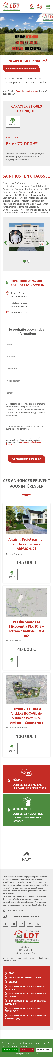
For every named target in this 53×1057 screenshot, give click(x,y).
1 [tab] (24, 261)
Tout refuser (27, 1049)
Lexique (13, 981)
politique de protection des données (23, 443)
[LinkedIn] (14, 924)
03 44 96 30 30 (15, 910)
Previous (5, 243)
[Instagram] (38, 924)
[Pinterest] (30, 924)
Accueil (19, 91)
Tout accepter (10, 1049)
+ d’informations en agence (21, 68)
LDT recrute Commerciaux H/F (25, 977)
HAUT (26, 859)
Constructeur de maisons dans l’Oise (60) (24, 988)
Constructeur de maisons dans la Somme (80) (25, 1002)
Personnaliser (43, 1049)
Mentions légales (21, 958)
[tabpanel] (26, 237)
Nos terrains (31, 91)
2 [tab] (28, 261)
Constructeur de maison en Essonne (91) (22, 1010)
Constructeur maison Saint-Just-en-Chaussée (27, 282)
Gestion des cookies (11, 960)
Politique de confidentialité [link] (27, 1053)
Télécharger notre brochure (24, 916)
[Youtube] (22, 924)
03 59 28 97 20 (19, 312)
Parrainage (39, 6)
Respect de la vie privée (39, 958)
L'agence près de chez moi (31, 7)
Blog (11, 973)
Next (47, 243)
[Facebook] (5, 924)
